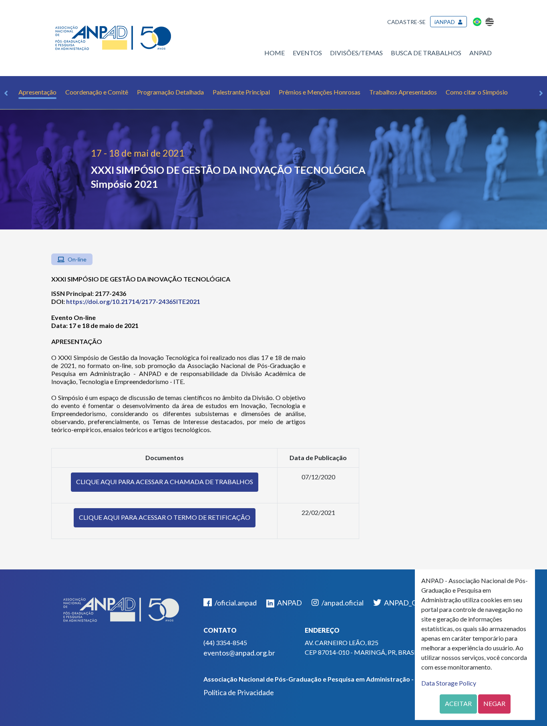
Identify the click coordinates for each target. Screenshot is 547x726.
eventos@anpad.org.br (239, 652)
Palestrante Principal (241, 92)
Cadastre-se (406, 21)
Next (541, 93)
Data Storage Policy (448, 683)
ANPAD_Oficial (407, 602)
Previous (6, 93)
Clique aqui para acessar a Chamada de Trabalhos (164, 481)
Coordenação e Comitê (96, 92)
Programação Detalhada (170, 92)
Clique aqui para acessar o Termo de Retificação (164, 517)
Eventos (307, 52)
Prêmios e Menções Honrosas (319, 92)
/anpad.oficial (342, 602)
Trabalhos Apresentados (403, 92)
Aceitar (458, 703)
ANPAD (480, 52)
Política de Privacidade (238, 692)
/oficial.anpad (235, 602)
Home (274, 52)
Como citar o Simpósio (477, 92)
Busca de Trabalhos (426, 52)
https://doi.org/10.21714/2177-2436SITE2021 (133, 301)
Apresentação (37, 92)
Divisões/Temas (356, 52)
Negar (494, 703)
